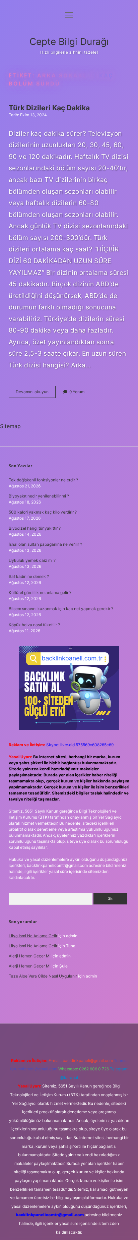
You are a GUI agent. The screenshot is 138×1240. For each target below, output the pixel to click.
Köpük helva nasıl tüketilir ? (34, 624)
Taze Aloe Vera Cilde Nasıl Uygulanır (43, 976)
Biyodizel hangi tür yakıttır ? (35, 528)
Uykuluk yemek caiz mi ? (32, 560)
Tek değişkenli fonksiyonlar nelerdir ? (43, 479)
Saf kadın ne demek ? (29, 576)
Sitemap (10, 426)
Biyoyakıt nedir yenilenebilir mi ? (39, 495)
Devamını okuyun (36, 393)
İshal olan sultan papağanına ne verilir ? (45, 544)
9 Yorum (76, 391)
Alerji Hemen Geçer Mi (30, 955)
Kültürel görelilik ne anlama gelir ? (40, 592)
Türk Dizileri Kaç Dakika (49, 108)
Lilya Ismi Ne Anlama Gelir (33, 935)
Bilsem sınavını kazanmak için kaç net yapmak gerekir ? (61, 608)
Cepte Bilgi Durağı (69, 41)
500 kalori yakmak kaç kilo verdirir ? (43, 512)
